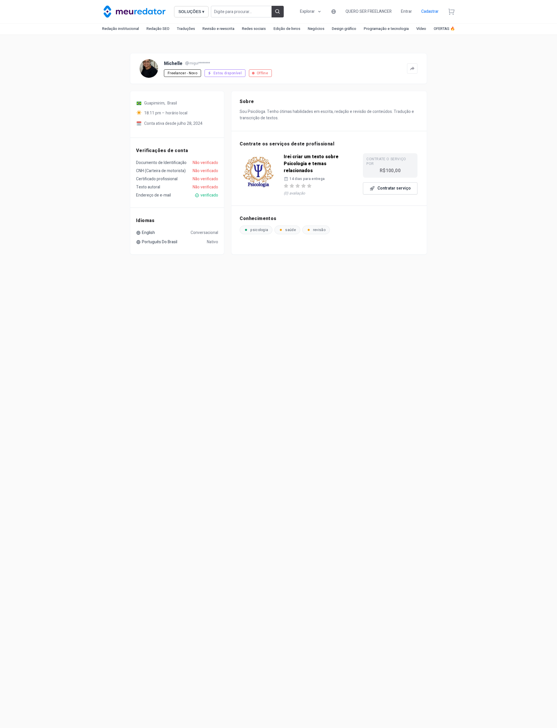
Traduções (186, 28)
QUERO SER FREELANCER (369, 11)
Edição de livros (287, 28)
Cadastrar (430, 11)
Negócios (316, 28)
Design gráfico (344, 28)
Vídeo (421, 28)
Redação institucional (120, 28)
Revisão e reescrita (218, 28)
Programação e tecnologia (386, 28)
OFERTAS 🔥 (444, 28)
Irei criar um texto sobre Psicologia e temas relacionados (311, 163)
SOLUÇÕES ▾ (191, 11)
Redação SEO (158, 28)
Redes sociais (254, 28)
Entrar (406, 11)
